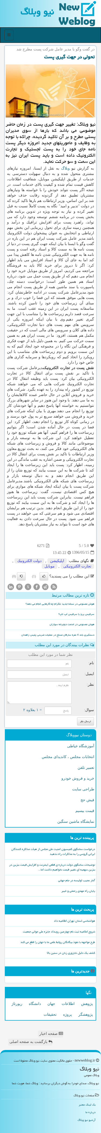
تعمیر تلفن (86, 768)
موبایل (49, 566)
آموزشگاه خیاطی (80, 746)
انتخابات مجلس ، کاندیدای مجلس (68, 757)
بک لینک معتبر (87, 1104)
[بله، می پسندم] (44, 576)
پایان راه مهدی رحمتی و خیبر (78, 891)
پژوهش (87, 1004)
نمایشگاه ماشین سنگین (75, 821)
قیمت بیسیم (84, 811)
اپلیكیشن (57, 561)
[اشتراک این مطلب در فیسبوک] (36, 586)
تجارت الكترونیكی (77, 566)
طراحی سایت (83, 789)
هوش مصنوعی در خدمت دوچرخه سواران (72, 624)
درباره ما (90, 1112)
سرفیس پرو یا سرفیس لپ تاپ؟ (76, 614)
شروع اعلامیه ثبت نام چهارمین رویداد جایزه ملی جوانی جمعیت (59, 931)
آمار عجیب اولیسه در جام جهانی (76, 880)
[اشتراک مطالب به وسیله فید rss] (54, 586)
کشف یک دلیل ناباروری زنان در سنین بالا (71, 953)
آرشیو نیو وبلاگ (87, 1120)
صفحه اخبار (49, 1034)
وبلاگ (65, 168)
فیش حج (87, 800)
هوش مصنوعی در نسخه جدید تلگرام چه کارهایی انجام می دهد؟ (60, 604)
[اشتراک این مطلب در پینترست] (19, 586)
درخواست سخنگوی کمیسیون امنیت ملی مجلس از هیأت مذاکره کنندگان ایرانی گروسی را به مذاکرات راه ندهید (53, 851)
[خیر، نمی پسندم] (21, 576)
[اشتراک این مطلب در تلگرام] (45, 586)
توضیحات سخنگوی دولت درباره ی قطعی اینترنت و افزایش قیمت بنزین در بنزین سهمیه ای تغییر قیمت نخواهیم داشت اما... (52, 867)
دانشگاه (35, 1004)
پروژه (67, 1015)
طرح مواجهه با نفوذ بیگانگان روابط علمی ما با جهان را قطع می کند (57, 942)
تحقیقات (50, 1015)
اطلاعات (68, 1004)
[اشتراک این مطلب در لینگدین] (11, 586)
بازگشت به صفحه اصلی (28, 1042)
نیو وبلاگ (37, 11)
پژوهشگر (85, 1015)
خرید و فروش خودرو (77, 778)
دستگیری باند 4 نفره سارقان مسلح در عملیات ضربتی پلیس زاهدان (57, 635)
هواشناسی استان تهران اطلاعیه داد (74, 921)
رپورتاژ (17, 1004)
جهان (51, 1004)
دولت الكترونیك (29, 561)
